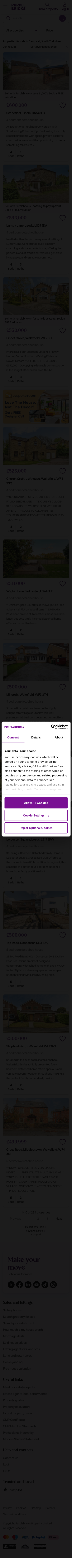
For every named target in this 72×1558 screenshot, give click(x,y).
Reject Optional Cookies (36, 827)
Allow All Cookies (36, 802)
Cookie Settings (34, 815)
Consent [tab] (13, 737)
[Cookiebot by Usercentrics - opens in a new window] (51, 726)
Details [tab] (36, 737)
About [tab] (59, 737)
